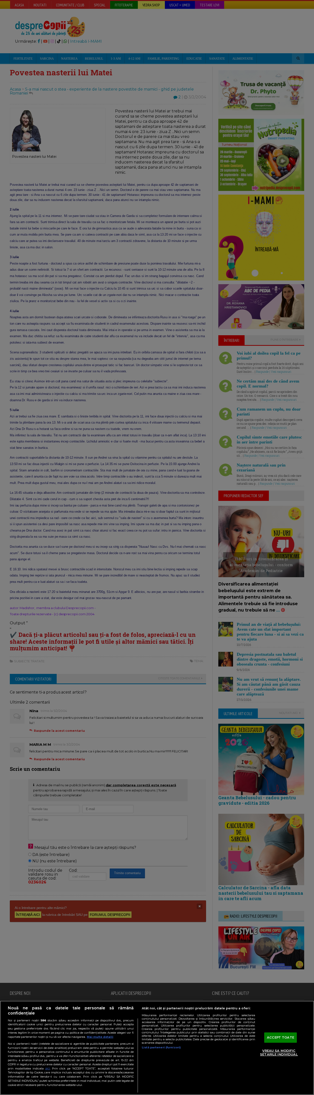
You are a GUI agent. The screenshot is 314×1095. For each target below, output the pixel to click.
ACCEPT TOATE (280, 1037)
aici (47, 1068)
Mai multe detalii (100, 1037)
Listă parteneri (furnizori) (161, 1047)
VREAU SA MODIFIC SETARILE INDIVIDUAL (279, 1052)
